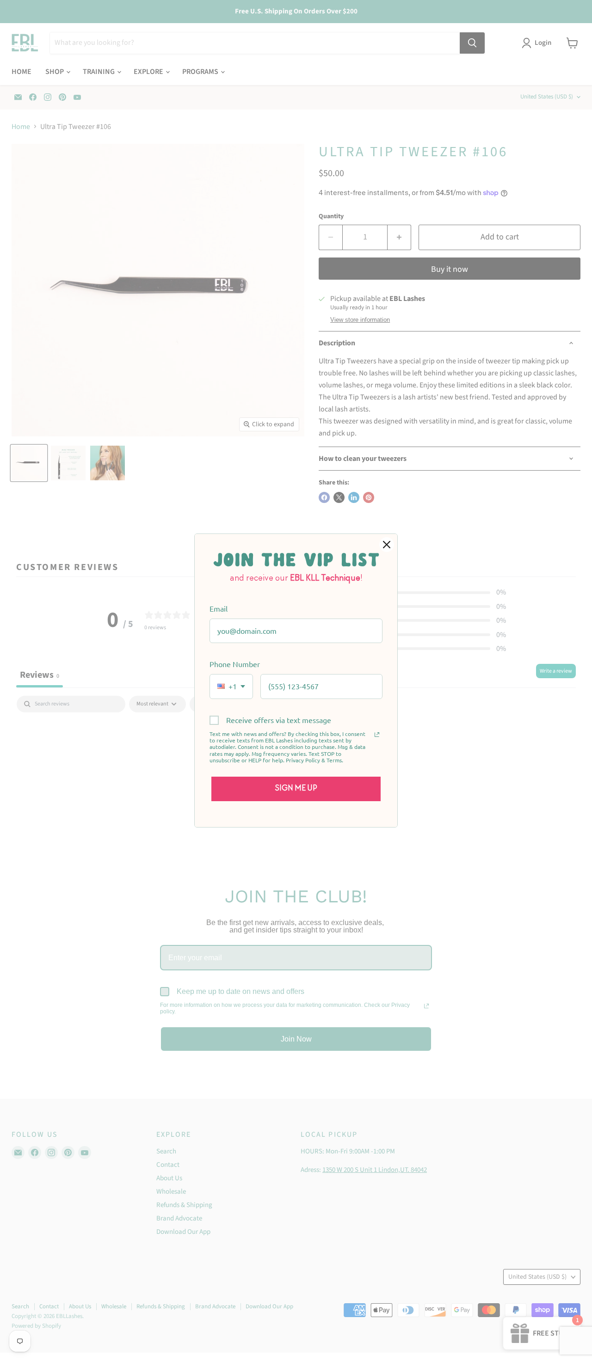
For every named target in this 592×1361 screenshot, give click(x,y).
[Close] (387, 544)
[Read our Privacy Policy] (376, 734)
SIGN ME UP (296, 789)
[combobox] (231, 686)
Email (219, 608)
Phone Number (235, 663)
